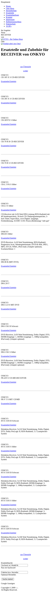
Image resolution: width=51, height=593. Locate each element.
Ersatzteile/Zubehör (8, 81)
